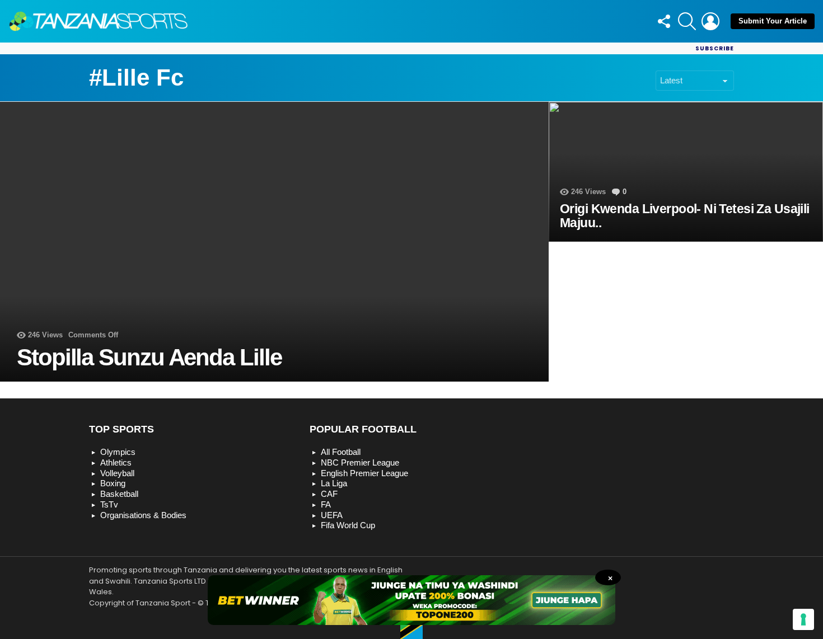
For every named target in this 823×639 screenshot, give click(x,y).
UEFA (332, 515)
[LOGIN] (710, 21)
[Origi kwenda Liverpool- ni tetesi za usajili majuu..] (686, 172)
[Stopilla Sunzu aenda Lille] (274, 242)
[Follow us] (663, 21)
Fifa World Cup (348, 525)
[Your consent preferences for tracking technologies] (803, 619)
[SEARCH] (687, 21)
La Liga (334, 483)
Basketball (119, 494)
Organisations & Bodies (143, 515)
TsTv (109, 504)
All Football (341, 452)
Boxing (112, 483)
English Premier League (364, 473)
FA (326, 504)
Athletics (116, 462)
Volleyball (117, 473)
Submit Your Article (772, 21)
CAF (329, 494)
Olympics (117, 452)
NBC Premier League (360, 462)
